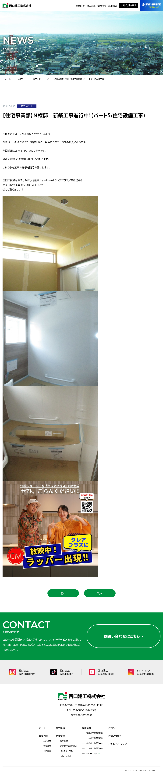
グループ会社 (65, 756)
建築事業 (47, 746)
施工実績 (91, 5)
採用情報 (112, 5)
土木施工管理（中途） (95, 748)
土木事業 (47, 740)
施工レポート (38, 79)
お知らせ (21, 79)
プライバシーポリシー (118, 743)
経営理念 (64, 740)
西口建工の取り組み (68, 746)
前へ (63, 593)
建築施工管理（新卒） (95, 733)
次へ (99, 593)
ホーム (8, 79)
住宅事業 (47, 751)
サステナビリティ (67, 751)
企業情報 (101, 5)
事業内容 (80, 5)
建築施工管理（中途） (95, 743)
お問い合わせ (114, 735)
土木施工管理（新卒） (95, 738)
